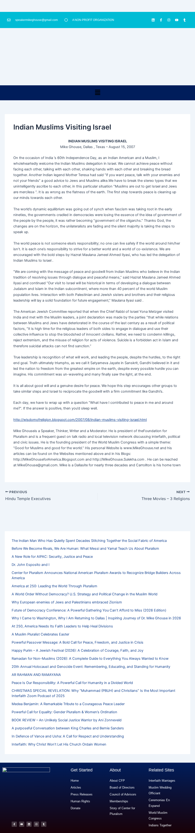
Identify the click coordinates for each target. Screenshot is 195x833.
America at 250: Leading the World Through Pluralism (54, 586)
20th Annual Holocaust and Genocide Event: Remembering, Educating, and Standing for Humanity (91, 666)
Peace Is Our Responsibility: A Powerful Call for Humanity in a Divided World (72, 683)
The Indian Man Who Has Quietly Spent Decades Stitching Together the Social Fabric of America (89, 541)
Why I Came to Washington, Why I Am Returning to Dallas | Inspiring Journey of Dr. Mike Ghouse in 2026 (96, 618)
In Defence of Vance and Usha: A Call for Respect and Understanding (68, 736)
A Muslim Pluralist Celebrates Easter (40, 634)
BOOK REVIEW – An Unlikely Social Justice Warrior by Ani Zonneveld (67, 720)
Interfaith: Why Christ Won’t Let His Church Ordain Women (59, 744)
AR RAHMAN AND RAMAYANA (36, 675)
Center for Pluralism (16, 3)
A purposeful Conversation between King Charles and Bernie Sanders (68, 728)
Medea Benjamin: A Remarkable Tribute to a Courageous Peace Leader (68, 704)
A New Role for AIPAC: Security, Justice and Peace (52, 556)
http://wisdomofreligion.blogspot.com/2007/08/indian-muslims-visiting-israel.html (80, 420)
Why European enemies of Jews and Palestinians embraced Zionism (67, 602)
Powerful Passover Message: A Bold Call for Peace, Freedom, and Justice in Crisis (77, 642)
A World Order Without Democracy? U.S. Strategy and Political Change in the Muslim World (84, 594)
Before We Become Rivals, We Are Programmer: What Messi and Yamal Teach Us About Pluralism (85, 548)
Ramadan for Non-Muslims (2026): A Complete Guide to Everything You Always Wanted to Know (90, 658)
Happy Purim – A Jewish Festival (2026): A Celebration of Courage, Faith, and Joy (77, 650)
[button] (97, 93)
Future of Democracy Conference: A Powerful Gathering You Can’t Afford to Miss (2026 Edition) (89, 610)
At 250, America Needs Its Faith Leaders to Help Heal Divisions (62, 626)
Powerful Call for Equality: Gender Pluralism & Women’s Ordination (64, 712)
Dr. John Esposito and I (30, 565)
